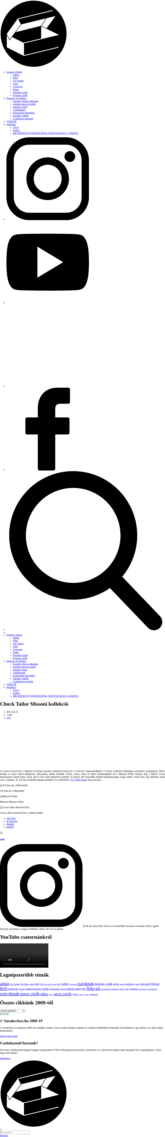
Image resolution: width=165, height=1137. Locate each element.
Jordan (16, 130)
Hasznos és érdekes (16, 98)
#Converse (11, 821)
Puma (16, 89)
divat (116, 984)
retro (127, 989)
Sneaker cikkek (14, 72)
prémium (115, 989)
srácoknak (9, 993)
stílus (44, 994)
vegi (8, 717)
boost (54, 984)
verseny (81, 994)
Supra (51, 994)
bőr (58, 984)
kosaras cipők (40, 988)
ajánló (31, 984)
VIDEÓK (11, 121)
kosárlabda (54, 989)
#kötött (10, 827)
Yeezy (16, 127)
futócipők (145, 984)
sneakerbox (142, 989)
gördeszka (13, 989)
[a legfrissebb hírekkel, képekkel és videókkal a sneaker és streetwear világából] (82, 66)
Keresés (4, 1135)
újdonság (94, 994)
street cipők (30, 993)
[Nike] (4, 1014)
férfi (3, 988)
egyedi (122, 984)
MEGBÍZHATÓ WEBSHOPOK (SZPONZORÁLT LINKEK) (45, 133)
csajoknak (85, 983)
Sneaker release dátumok (25, 101)
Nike (15, 78)
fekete (137, 984)
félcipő (155, 984)
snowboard (152, 989)
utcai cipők (63, 994)
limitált (63, 989)
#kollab (10, 824)
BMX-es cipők (45, 984)
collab (64, 984)
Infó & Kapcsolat (9, 1036)
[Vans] (7, 1014)
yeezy (87, 994)
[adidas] (1, 1014)
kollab (28, 989)
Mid (84, 989)
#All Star (11, 818)
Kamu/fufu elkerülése (24, 112)
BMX (37, 984)
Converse (18, 86)
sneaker (134, 989)
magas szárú (73, 988)
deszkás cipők (103, 984)
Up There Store (79, 779)
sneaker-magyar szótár (24, 104)
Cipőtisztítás (19, 110)
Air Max (24, 984)
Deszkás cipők (20, 92)
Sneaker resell (20, 107)
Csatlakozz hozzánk (23, 118)
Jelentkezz (5, 1058)
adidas (16, 75)
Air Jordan (18, 80)
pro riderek (106, 989)
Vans (15, 83)
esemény (129, 984)
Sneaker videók (21, 115)
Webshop (11, 124)
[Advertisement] (82, 744)
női (97, 988)
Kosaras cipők (20, 95)
